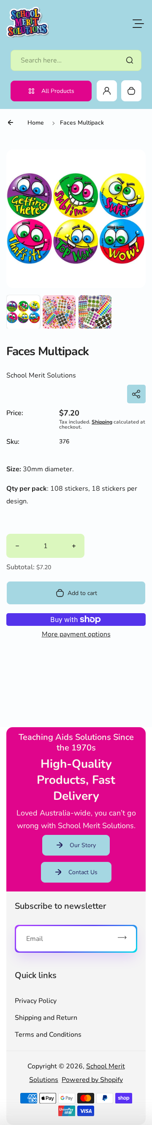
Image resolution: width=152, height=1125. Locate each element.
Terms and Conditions (48, 1034)
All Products (57, 91)
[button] (23, 312)
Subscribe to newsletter (60, 906)
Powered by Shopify (92, 1079)
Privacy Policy (36, 1000)
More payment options (76, 634)
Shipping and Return (46, 1017)
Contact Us (83, 872)
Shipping (102, 421)
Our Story (83, 845)
